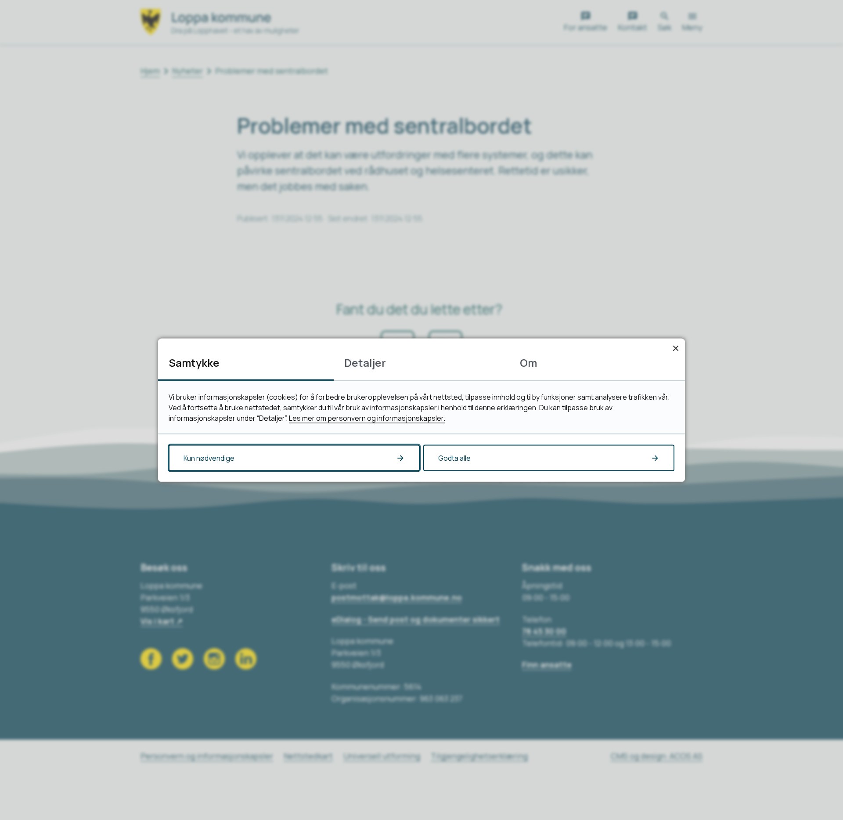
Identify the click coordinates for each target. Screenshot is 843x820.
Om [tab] (528, 362)
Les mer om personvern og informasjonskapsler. (367, 418)
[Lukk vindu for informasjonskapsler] (675, 347)
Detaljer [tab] (365, 362)
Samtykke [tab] (194, 362)
